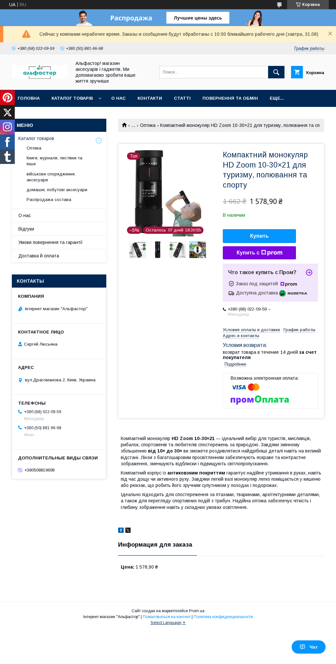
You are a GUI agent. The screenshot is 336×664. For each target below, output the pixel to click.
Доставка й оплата (38, 255)
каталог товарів (72, 98)
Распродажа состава (49, 199)
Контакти (149, 98)
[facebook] (121, 531)
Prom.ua (196, 611)
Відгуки (26, 228)
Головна (29, 98)
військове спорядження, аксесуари (51, 176)
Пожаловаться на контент (167, 616)
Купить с (248, 252)
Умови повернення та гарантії (50, 242)
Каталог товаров (36, 138)
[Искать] (276, 72)
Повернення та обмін (230, 98)
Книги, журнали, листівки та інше (54, 160)
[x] (128, 531)
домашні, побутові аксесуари (57, 189)
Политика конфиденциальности (223, 616)
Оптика (148, 125)
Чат (313, 647)
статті (182, 98)
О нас (118, 98)
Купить (259, 236)
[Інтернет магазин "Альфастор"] (40, 77)
